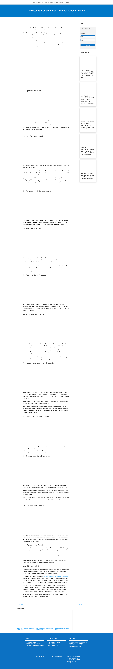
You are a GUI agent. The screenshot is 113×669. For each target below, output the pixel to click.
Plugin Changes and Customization (35, 645)
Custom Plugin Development (33, 643)
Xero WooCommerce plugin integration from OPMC (56, 576)
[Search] (88, 2)
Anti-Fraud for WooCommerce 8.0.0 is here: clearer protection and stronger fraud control (88, 99)
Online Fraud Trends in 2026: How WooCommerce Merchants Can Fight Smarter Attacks (87, 125)
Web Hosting (51, 643)
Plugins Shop (38, 2)
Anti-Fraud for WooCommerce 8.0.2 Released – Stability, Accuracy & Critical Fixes (87, 73)
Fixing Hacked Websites (54, 642)
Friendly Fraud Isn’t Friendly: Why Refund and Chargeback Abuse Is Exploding (88, 176)
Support (47, 2)
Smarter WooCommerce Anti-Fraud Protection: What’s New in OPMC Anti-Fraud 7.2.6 (87, 151)
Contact (56, 2)
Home (33, 2)
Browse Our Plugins (31, 642)
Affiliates (51, 2)
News (43, 2)
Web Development (53, 645)
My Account (61, 2)
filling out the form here (75, 646)
